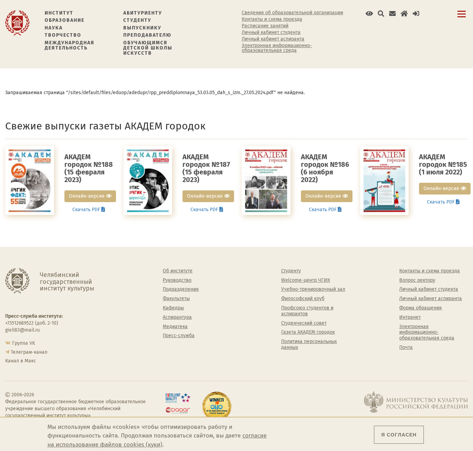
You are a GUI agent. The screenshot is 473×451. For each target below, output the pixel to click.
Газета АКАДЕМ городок (308, 332)
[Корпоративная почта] (392, 14)
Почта (406, 347)
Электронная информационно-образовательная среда (277, 48)
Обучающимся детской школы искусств (147, 48)
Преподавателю (147, 35)
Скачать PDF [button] (86, 210)
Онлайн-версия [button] (87, 196)
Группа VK (23, 343)
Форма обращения (420, 308)
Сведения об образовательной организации (292, 12)
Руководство (177, 280)
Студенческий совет (304, 323)
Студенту (137, 20)
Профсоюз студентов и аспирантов (307, 311)
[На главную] (17, 23)
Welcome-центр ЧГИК (305, 280)
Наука (54, 27)
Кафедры (173, 308)
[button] (369, 14)
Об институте (178, 271)
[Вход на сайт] (416, 14)
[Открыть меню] (461, 17)
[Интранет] (404, 14)
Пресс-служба (179, 336)
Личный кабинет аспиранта (273, 39)
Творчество (63, 35)
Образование (64, 20)
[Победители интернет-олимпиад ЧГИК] (216, 406)
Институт (59, 13)
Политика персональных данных (309, 344)
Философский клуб (302, 298)
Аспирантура (177, 317)
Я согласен (399, 435)
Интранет (410, 317)
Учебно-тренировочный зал (313, 289)
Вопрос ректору (417, 280)
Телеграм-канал (29, 352)
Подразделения (181, 289)
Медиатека (175, 327)
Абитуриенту (142, 13)
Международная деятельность (70, 45)
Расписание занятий (265, 26)
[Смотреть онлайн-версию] (29, 180)
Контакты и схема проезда (272, 19)
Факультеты (176, 298)
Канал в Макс (20, 361)
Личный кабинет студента (271, 32)
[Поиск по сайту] (381, 14)
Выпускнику (142, 27)
